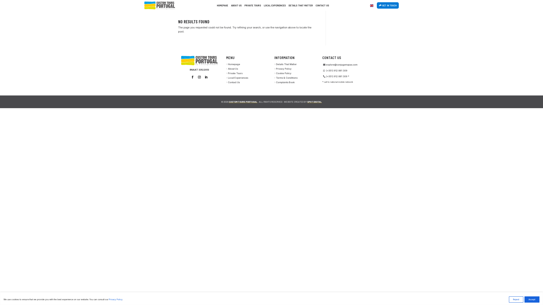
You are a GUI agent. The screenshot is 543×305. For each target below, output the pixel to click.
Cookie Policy (283, 73)
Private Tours (252, 5)
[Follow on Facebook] (192, 77)
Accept (532, 299)
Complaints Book (285, 82)
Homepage (222, 5)
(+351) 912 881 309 (336, 70)
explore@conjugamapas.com (341, 64)
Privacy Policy (115, 299)
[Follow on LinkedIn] (206, 77)
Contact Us (322, 5)
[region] (271, 298)
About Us (236, 5)
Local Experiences (275, 5)
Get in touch (389, 5)
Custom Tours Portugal (243, 101)
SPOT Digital (314, 101)
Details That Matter (301, 5)
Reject (516, 299)
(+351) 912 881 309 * (337, 76)
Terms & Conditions (287, 77)
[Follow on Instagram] (199, 77)
